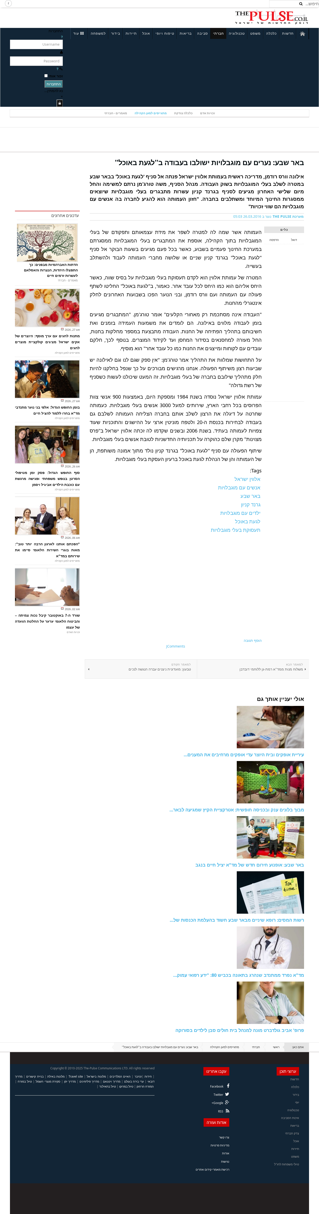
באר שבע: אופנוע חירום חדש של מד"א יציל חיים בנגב (249, 865)
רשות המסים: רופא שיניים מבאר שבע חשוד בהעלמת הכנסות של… (237, 920)
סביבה (202, 33)
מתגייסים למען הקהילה (151, 113)
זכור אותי (56, 76)
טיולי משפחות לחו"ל (286, 1164)
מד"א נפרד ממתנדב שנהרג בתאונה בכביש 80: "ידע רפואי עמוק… (238, 975)
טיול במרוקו (126, 1086)
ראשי (276, 1047)
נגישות (225, 1161)
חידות (148, 1076)
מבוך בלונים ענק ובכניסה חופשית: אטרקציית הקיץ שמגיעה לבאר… (236, 810)
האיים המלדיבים (120, 1076)
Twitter (218, 1095)
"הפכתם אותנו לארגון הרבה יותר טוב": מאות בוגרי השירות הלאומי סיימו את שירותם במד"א (47, 550)
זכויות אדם (207, 113)
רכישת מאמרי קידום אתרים (212, 1169)
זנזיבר (138, 1076)
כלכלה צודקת (183, 113)
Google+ (217, 1103)
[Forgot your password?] (57, 68)
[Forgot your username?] (62, 36)
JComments (175, 646)
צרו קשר (224, 1137)
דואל (294, 240)
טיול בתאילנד (107, 1086)
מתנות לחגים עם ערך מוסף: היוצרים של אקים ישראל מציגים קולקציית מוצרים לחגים (47, 342)
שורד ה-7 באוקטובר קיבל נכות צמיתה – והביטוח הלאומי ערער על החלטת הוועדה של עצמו (47, 621)
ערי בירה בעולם (134, 1081)
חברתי (218, 33)
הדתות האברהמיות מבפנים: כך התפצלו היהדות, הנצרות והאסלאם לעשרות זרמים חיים (51, 270)
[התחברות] (60, 103)
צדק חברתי (292, 1133)
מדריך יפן (70, 1081)
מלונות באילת (56, 1076)
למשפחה (98, 33)
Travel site (76, 1076)
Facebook (216, 1086)
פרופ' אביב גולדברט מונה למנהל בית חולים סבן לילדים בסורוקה (239, 1030)
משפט (255, 33)
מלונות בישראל (96, 1076)
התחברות (54, 84)
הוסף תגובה (253, 640)
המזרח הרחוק (145, 1086)
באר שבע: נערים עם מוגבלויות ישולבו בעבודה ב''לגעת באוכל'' (209, 162)
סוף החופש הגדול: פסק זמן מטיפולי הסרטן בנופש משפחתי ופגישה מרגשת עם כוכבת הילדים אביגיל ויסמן (47, 479)
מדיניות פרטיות (220, 1145)
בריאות (186, 33)
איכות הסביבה (290, 1118)
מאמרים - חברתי (115, 113)
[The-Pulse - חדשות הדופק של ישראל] (271, 16)
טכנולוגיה (237, 33)
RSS (220, 1111)
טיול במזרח (25, 1081)
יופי (297, 1102)
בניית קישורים (34, 1076)
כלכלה (271, 33)
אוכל (146, 33)
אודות (225, 1153)
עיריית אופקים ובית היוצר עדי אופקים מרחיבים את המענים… (244, 755)
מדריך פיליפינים (89, 1081)
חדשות (288, 33)
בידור (115, 33)
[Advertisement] (76, 16)
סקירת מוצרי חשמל (48, 1081)
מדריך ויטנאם (111, 1081)
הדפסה (274, 240)
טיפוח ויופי (165, 33)
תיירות (131, 33)
